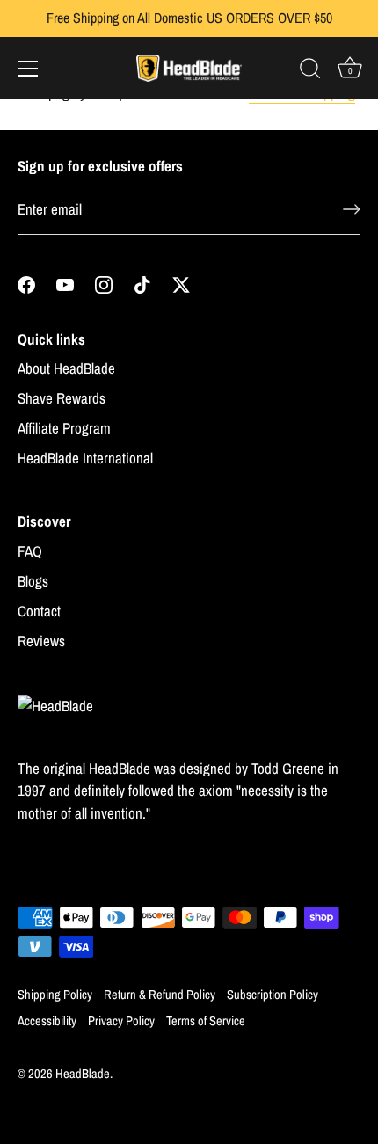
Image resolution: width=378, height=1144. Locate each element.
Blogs (33, 581)
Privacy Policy (121, 1021)
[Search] (310, 71)
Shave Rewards (61, 398)
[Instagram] (104, 283)
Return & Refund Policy (159, 994)
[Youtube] (65, 283)
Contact (39, 611)
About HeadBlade (66, 368)
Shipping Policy (55, 994)
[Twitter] (181, 283)
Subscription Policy (272, 994)
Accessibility (47, 1021)
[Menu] (28, 68)
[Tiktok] (142, 283)
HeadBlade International (85, 458)
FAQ (30, 551)
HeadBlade (82, 1073)
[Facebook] (26, 283)
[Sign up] (351, 209)
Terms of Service (205, 1021)
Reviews (41, 640)
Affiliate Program (64, 428)
